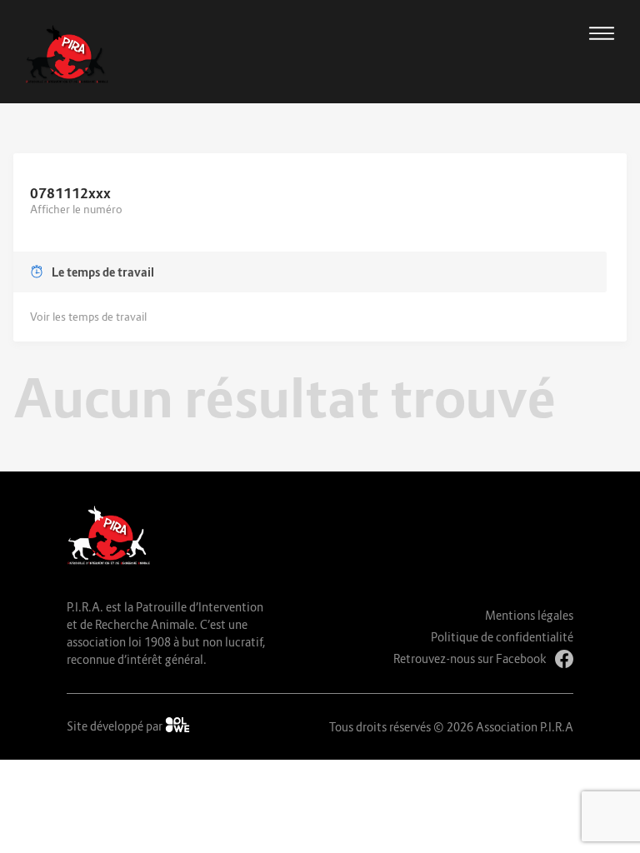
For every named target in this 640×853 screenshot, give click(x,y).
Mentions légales (529, 615)
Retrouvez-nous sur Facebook (470, 658)
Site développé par (116, 726)
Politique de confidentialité (502, 637)
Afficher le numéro (76, 209)
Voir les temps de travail (88, 316)
